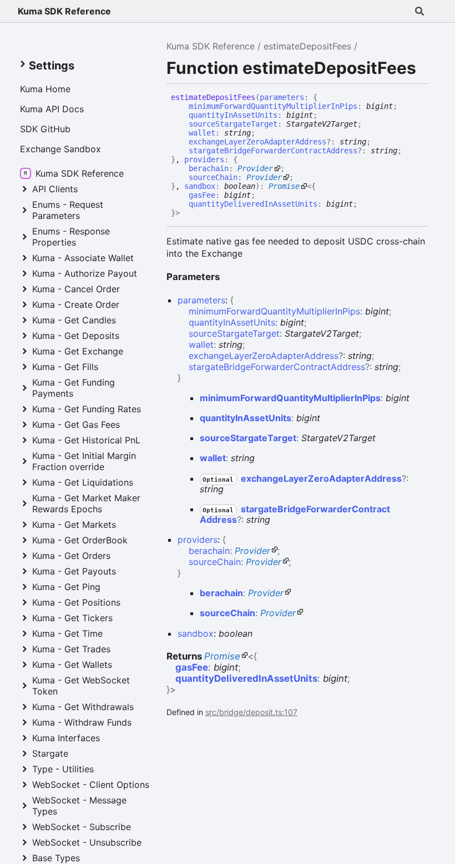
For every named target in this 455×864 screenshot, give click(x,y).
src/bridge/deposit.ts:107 (251, 712)
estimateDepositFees (307, 46)
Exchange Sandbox (60, 148)
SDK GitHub (45, 128)
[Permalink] (188, 213)
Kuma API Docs (52, 108)
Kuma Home (45, 88)
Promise (284, 186)
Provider (255, 168)
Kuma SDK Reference (64, 11)
